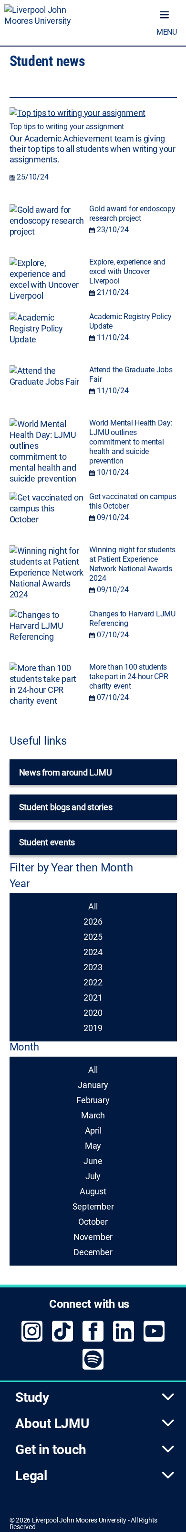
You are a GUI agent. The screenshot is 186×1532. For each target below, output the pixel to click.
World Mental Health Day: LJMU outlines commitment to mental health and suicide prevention (130, 441)
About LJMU (52, 1423)
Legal (31, 1476)
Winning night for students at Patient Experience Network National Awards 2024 (132, 564)
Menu (166, 32)
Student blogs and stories (66, 807)
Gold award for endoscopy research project (132, 213)
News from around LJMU (65, 772)
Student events (47, 842)
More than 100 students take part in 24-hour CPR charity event (128, 676)
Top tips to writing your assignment (67, 126)
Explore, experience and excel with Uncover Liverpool (127, 271)
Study (32, 1397)
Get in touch (50, 1449)
